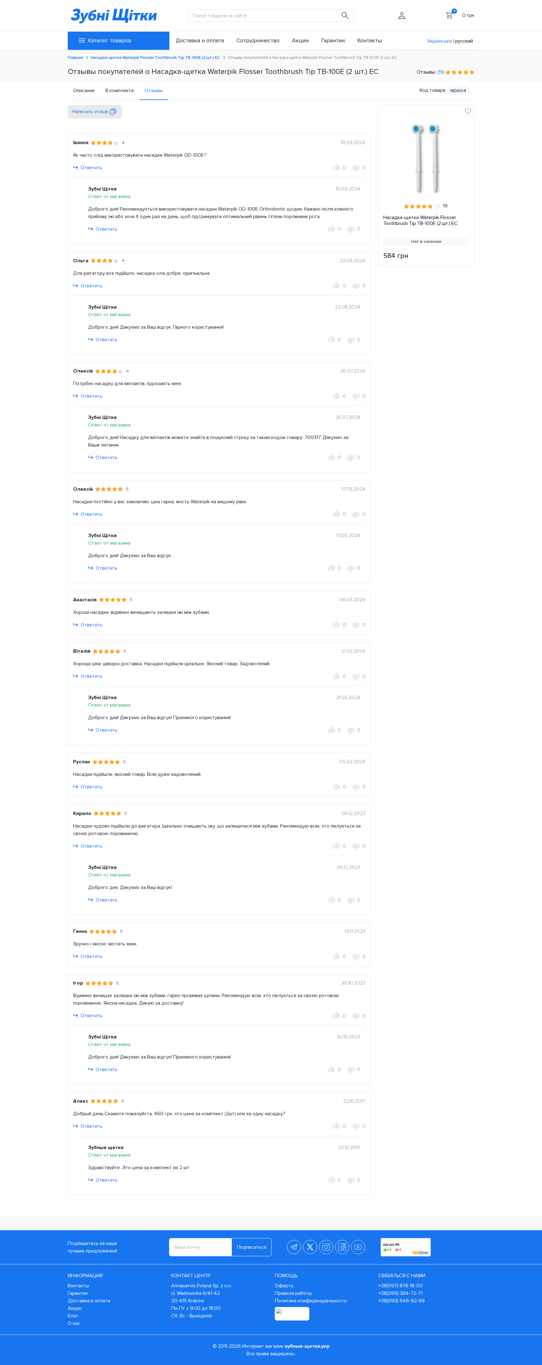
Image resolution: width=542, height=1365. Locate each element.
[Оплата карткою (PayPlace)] (292, 1314)
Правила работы (293, 1293)
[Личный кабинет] (402, 15)
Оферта (284, 1286)
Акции (75, 1308)
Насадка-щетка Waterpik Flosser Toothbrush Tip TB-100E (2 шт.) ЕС (420, 221)
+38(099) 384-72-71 (400, 1293)
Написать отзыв (90, 111)
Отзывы (154, 90)
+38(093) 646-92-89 (401, 1301)
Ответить (90, 168)
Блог (73, 1316)
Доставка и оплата (89, 1301)
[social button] (294, 1247)
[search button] (345, 15)
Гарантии (78, 1293)
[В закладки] (468, 111)
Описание (84, 90)
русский (464, 41)
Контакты (78, 1286)
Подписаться (251, 1247)
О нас (74, 1323)
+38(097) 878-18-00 (400, 1286)
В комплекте (119, 90)
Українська (439, 41)
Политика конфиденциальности (311, 1301)
